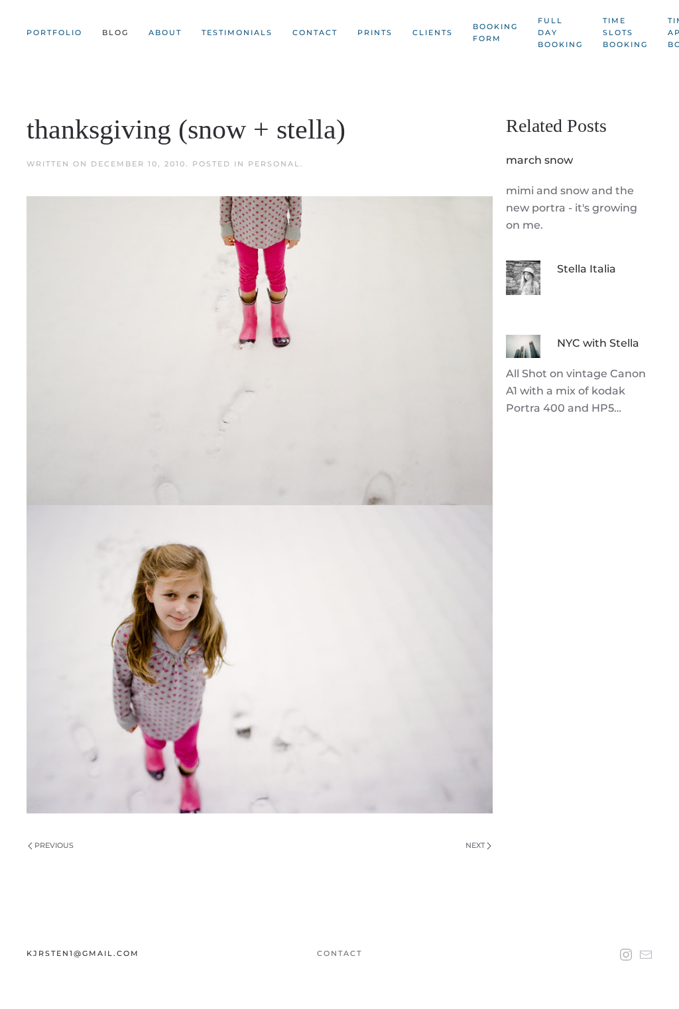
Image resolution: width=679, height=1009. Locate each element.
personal (274, 163)
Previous (53, 845)
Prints (375, 32)
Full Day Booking (560, 32)
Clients (432, 32)
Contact (315, 32)
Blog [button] (115, 32)
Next (476, 845)
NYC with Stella (598, 343)
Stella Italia (586, 269)
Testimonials (237, 32)
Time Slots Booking (625, 32)
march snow (539, 160)
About (165, 32)
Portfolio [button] (54, 32)
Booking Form (495, 32)
